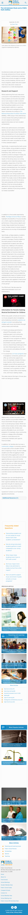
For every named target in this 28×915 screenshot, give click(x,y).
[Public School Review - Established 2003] (14, 2)
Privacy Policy (18, 912)
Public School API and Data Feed (10, 901)
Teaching (7, 856)
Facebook (15, 907)
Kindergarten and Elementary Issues (13, 700)
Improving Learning (9, 691)
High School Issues (9, 702)
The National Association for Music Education (14, 112)
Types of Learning (9, 698)
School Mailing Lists (6, 898)
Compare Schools (5, 890)
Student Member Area (7, 885)
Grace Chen (15, 24)
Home (2, 874)
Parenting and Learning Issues (13, 846)
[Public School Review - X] (12, 907)
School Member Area (6, 896)
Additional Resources (10, 498)
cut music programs (18, 354)
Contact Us (4, 893)
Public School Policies (11, 849)
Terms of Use (9, 912)
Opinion (7, 854)
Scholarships (8, 851)
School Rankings (5, 882)
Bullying (6, 695)
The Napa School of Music (13, 217)
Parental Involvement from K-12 (12, 693)
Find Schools (4, 880)
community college (7, 446)
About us (3, 877)
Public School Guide (6, 888)
